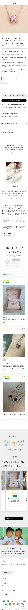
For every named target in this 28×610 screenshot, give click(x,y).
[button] (21, 45)
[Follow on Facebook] (2, 590)
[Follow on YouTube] (14, 590)
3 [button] (14, 423)
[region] (14, 147)
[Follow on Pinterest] (10, 590)
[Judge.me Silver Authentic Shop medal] (21, 443)
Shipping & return (5, 581)
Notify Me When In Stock (14, 100)
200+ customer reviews (6, 586)
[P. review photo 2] (4, 359)
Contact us (3, 578)
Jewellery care (4, 583)
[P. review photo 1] (14, 345)
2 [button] (12, 423)
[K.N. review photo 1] (14, 397)
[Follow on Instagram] (6, 590)
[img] (6, 280)
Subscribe (7, 573)
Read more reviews (14, 518)
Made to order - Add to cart (14, 95)
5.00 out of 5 (18, 255)
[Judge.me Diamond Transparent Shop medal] (7, 443)
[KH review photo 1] (14, 300)
